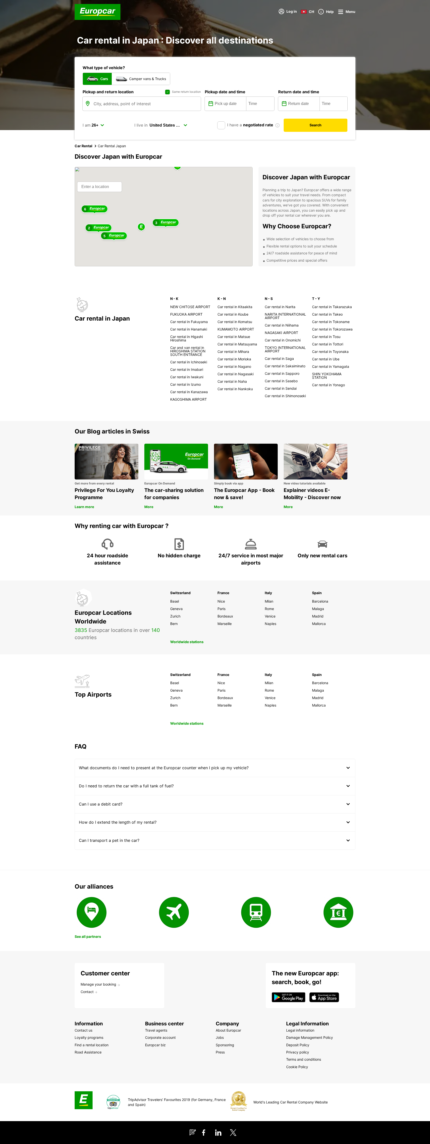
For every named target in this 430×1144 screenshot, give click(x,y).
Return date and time (298, 91)
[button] (141, 227)
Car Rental (83, 146)
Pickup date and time (225, 91)
